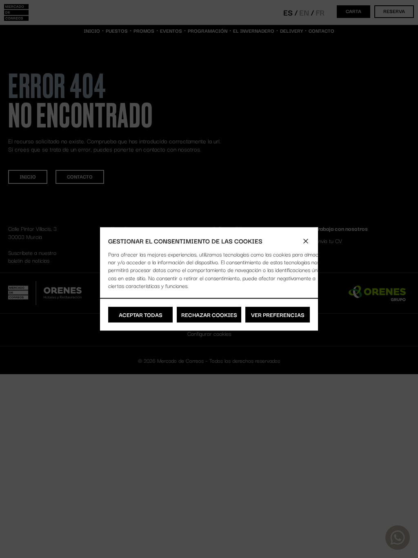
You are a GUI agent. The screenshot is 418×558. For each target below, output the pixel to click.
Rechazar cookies (209, 314)
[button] (306, 241)
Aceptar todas (140, 314)
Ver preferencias (278, 314)
